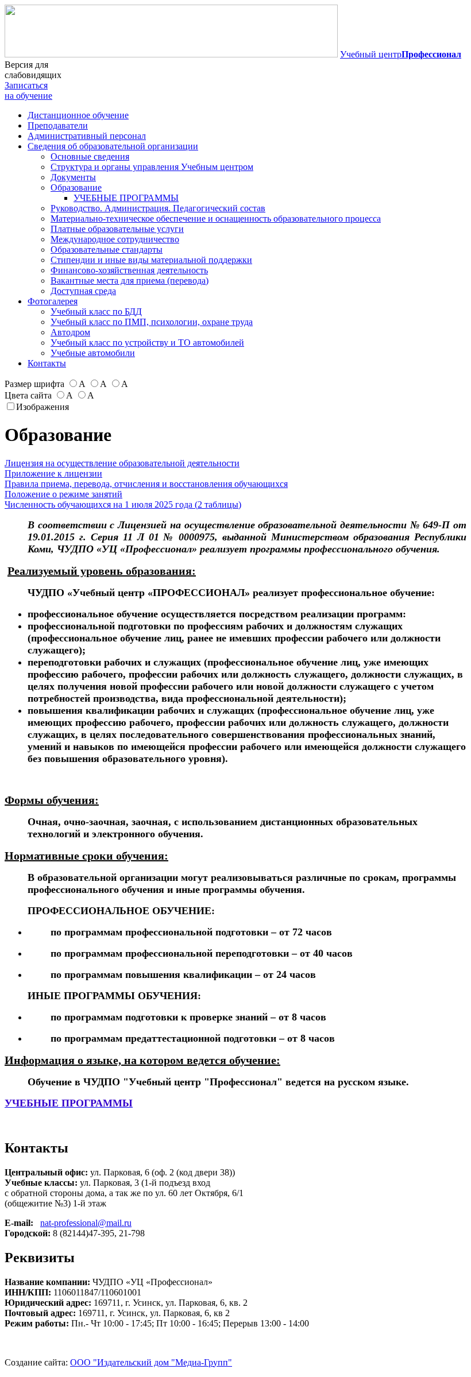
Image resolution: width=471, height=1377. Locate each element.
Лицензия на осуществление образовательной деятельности (122, 463)
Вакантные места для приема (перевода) (130, 280)
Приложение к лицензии (53, 473)
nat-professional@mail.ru (86, 1223)
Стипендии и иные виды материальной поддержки (151, 260)
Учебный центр (400, 54)
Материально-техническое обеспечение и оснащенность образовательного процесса (216, 218)
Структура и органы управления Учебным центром (152, 167)
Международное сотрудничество (115, 239)
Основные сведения (90, 156)
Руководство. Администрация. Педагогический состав (158, 208)
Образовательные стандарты (107, 249)
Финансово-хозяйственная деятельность (129, 270)
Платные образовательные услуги (117, 229)
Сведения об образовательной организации (113, 146)
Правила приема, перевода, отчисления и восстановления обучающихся (146, 484)
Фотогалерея (53, 301)
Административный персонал (87, 136)
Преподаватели (58, 125)
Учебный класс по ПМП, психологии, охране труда (152, 322)
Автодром (70, 332)
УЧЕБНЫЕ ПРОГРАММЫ (126, 198)
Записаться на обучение (28, 90)
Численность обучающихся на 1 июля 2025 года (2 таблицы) (123, 504)
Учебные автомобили (93, 353)
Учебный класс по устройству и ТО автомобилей (147, 342)
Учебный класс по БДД (96, 311)
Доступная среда (83, 291)
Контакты (47, 363)
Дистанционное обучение (78, 115)
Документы (73, 177)
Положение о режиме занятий (63, 494)
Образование (76, 187)
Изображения (42, 407)
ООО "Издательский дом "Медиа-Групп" (151, 1362)
